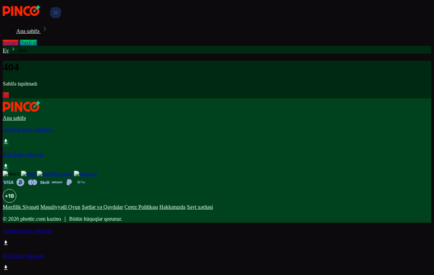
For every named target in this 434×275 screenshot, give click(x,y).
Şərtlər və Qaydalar (102, 207)
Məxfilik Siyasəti (21, 207)
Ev (6, 50)
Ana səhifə (28, 31)
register (10, 42)
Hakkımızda (172, 207)
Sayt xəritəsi (200, 207)
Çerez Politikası (141, 207)
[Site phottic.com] (26, 16)
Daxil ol (28, 42)
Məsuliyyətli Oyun (60, 207)
